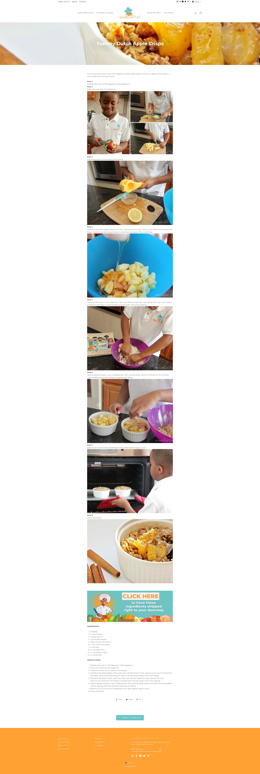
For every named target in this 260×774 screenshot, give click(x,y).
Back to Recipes (131, 717)
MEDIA (74, 1)
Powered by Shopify (130, 766)
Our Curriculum (85, 13)
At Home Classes (105, 13)
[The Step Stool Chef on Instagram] (132, 756)
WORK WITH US (64, 1)
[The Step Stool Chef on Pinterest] (148, 756)
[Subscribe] (160, 749)
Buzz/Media (99, 745)
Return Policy (63, 745)
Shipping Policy (64, 749)
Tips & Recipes (154, 13)
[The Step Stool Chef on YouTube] (140, 756)
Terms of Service (64, 742)
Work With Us (100, 742)
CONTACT (83, 1)
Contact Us (99, 738)
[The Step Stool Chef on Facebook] (136, 756)
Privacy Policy (63, 738)
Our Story (169, 13)
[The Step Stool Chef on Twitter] (144, 756)
